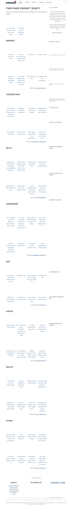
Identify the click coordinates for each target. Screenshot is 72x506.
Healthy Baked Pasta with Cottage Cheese (42, 164)
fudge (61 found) (41, 360)
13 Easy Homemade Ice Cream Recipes (42, 245)
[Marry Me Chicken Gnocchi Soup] (54, 81)
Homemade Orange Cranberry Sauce (31, 245)
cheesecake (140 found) (39, 141)
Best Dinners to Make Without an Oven (10, 188)
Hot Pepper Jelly (21, 275)
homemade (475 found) (39, 255)
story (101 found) (41, 468)
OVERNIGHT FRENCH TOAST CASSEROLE (55, 324)
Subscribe (48, 2)
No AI (14, 493)
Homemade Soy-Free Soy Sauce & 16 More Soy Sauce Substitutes (42, 406)
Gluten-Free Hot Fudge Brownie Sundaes (10, 353)
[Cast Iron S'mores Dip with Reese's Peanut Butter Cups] (54, 66)
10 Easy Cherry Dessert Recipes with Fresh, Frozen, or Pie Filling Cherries (21, 166)
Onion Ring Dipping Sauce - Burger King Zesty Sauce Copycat (21, 80)
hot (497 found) (41, 305)
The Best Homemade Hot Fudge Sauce (31, 327)
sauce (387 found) (40, 414)
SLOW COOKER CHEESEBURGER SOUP (56, 297)
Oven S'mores (32, 54)
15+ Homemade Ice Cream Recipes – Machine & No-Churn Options (10, 221)
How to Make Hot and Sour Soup (31, 299)
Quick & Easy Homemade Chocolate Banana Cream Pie (42, 221)
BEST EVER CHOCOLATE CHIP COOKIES (56, 174)
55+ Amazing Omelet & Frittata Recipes (31, 436)
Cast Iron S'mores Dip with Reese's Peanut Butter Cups (57, 69)
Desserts (34, 2)
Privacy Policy (14, 485)
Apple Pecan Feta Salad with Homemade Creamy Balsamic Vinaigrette (11, 166)
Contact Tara (58, 483)
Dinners (27, 2)
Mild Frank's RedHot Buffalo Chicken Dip (11, 299)
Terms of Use (14, 489)
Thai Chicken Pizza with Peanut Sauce (11, 383)
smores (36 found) (40, 88)
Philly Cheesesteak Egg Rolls (21, 436)
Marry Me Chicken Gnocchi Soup (56, 84)
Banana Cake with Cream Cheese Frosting (21, 188)
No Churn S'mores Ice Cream (11, 56)
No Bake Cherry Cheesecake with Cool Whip (42, 110)
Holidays (41, 2)
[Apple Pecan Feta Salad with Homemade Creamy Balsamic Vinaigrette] (54, 96)
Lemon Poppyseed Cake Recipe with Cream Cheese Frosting (31, 190)
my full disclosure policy (56, 497)
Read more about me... (57, 32)
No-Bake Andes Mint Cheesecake (42, 78)
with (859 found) (41, 197)
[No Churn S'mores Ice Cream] (54, 52)
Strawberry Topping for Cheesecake (21, 110)
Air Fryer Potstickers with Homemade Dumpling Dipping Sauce (10, 247)
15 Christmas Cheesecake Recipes (31, 110)
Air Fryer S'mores (42, 54)
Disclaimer (14, 487)
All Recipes (20, 2)
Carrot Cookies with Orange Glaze (32, 164)
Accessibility (14, 491)
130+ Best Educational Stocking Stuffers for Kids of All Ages (42, 460)
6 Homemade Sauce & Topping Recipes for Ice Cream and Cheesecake (10, 112)
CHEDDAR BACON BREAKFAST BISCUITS (56, 147)
